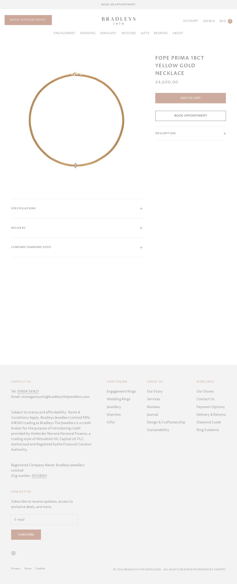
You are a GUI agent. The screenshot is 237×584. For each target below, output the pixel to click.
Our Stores (205, 391)
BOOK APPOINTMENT (28, 20)
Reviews (153, 407)
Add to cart (190, 98)
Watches (129, 33)
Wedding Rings (118, 399)
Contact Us (205, 399)
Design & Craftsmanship (166, 422)
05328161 (39, 476)
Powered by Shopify (210, 569)
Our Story (155, 391)
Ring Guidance (207, 430)
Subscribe (26, 535)
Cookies (40, 568)
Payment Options (210, 407)
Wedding (88, 33)
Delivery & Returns (211, 415)
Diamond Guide (208, 422)
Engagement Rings (121, 391)
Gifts (111, 422)
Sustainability (158, 430)
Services (153, 399)
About (177, 33)
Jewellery (108, 33)
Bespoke (161, 33)
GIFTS (145, 33)
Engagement (64, 33)
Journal (152, 415)
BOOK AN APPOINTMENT (118, 4)
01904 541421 (28, 391)
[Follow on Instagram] (13, 553)
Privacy (15, 568)
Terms (27, 568)
